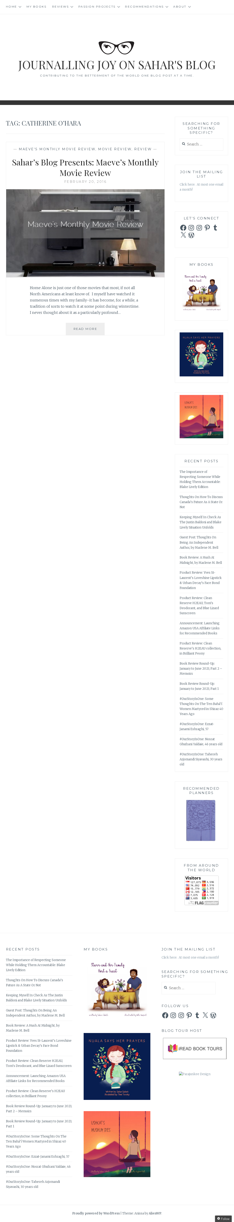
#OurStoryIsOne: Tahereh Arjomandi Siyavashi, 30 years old (201, 759)
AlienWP (155, 1213)
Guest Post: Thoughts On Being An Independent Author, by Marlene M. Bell (199, 542)
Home (11, 6)
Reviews (60, 6)
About (179, 6)
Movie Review (114, 149)
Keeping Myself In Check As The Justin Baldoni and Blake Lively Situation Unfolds (200, 522)
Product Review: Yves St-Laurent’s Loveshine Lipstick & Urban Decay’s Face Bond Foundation (39, 1046)
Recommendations (144, 6)
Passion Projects (97, 6)
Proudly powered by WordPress (96, 1213)
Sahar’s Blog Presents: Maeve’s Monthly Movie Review (85, 167)
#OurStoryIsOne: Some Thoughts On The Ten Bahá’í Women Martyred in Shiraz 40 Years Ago (36, 1141)
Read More (89, 331)
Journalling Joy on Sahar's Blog (117, 64)
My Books (36, 6)
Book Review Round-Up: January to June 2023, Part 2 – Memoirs (201, 669)
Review (143, 149)
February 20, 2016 (85, 182)
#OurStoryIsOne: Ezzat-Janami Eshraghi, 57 (37, 1157)
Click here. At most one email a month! (190, 957)
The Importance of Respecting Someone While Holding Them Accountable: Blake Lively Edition (36, 965)
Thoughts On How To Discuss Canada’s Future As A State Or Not (201, 502)
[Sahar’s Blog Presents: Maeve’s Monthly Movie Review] (85, 276)
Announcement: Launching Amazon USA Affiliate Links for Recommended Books (200, 628)
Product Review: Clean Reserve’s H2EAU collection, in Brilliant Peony (200, 648)
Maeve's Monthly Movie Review (57, 149)
